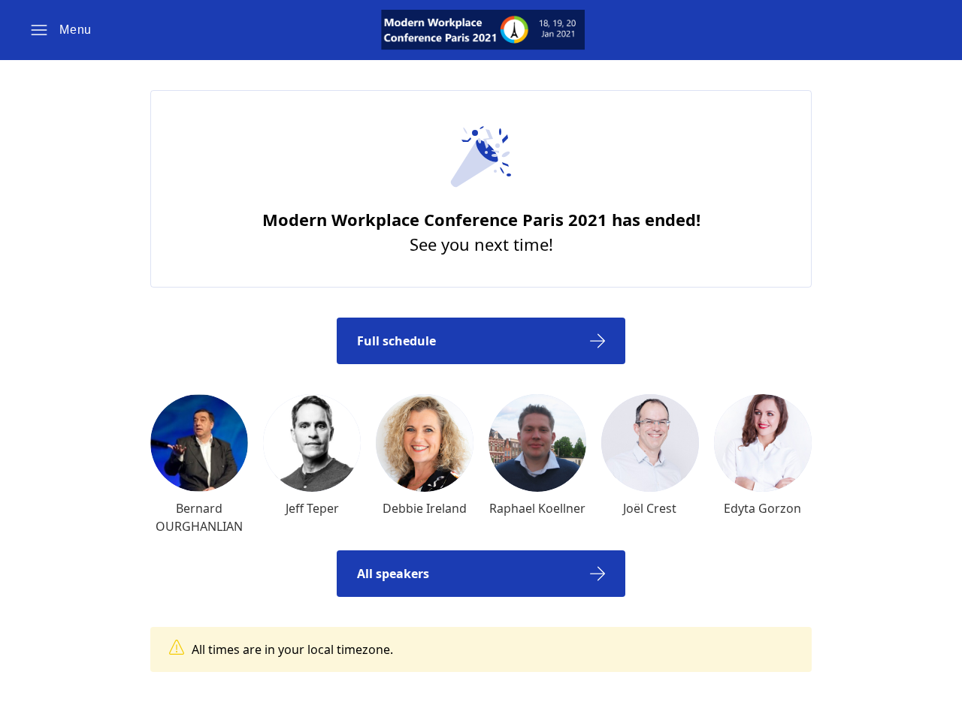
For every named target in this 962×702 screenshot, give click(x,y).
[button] (61, 30)
